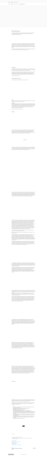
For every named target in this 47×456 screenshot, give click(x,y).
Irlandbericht (25, 70)
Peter (17, 30)
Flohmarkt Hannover (14, 442)
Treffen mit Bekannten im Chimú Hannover (16, 444)
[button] (26, 4)
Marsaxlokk (14, 438)
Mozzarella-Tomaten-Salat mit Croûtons (16, 441)
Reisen (17, 438)
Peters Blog (13, 2)
